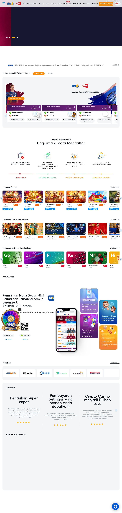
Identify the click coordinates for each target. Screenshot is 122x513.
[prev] (6, 116)
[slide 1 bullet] (7, 37)
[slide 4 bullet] (17, 37)
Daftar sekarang (106, 4)
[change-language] (118, 3)
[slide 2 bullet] (9, 37)
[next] (117, 116)
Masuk (95, 4)
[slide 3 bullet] (13, 37)
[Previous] (1, 198)
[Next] (120, 198)
